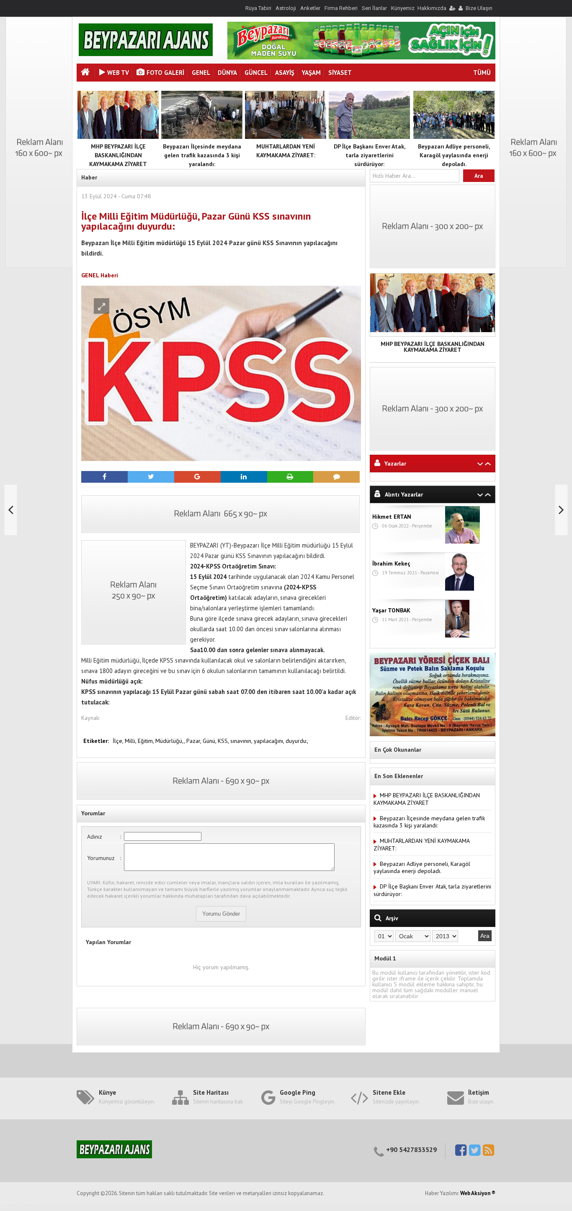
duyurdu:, (297, 741)
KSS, (224, 741)
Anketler (310, 8)
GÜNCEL (256, 73)
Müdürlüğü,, (170, 741)
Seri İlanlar (374, 8)
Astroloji (286, 8)
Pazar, (194, 741)
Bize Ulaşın (479, 8)
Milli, (131, 741)
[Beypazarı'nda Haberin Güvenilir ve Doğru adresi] (146, 54)
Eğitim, (146, 741)
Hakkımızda (431, 8)
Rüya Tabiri (258, 8)
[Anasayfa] (86, 73)
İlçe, (119, 741)
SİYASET (340, 73)
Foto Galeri (165, 73)
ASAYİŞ (284, 73)
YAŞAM (311, 73)
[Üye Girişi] (452, 8)
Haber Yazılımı (18, 1207)
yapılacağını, (270, 741)
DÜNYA (227, 73)
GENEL (201, 73)
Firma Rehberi (341, 8)
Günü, (210, 741)
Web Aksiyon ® (477, 1193)
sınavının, (242, 741)
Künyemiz (403, 8)
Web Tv (118, 73)
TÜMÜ (482, 73)
